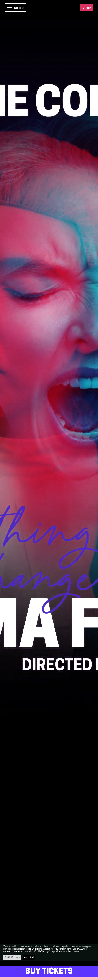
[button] (15, 7)
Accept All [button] (29, 957)
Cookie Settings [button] (12, 957)
